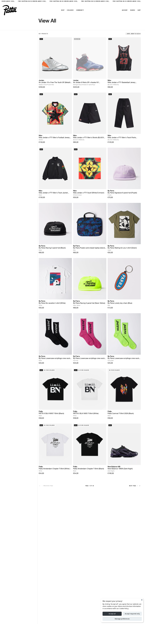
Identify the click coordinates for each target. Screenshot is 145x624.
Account (125, 10)
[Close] (141, 599)
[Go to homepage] (10, 10)
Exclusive (70, 10)
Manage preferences (122, 619)
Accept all (112, 614)
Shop (63, 10)
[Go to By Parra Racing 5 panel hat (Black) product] (55, 223)
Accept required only (132, 614)
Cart (139, 10)
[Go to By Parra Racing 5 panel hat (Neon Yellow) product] (89, 278)
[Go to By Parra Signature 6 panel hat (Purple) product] (124, 168)
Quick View (55, 75)
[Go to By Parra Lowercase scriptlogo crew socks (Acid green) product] (124, 334)
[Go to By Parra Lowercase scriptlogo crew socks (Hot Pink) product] (89, 334)
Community (80, 10)
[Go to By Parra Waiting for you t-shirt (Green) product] (124, 223)
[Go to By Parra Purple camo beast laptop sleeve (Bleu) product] (89, 223)
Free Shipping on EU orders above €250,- (30, 1)
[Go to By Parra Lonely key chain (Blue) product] (124, 278)
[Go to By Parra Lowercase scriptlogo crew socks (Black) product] (55, 334)
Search (132, 10)
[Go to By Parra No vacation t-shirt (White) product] (55, 278)
